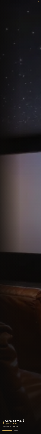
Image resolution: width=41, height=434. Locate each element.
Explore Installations (16, 430)
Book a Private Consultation (7, 430)
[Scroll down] (39, 432)
